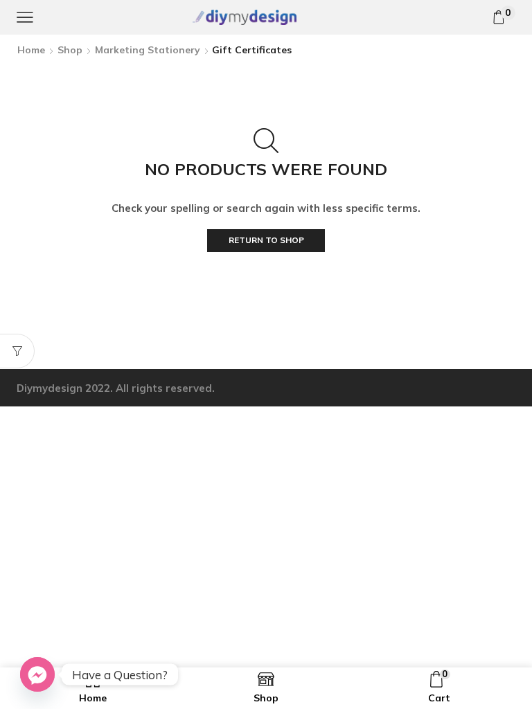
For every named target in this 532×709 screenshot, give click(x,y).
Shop (69, 50)
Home (31, 50)
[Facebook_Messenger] (37, 674)
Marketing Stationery (147, 50)
